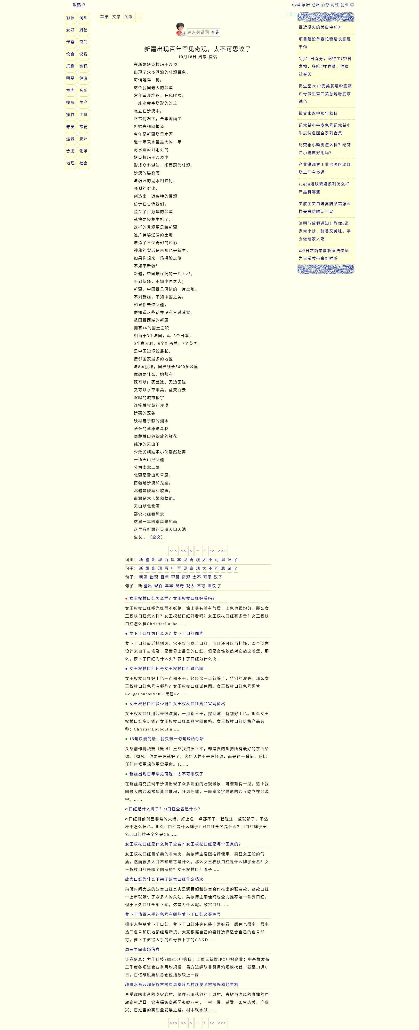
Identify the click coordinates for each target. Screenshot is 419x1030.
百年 (165, 577)
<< (183, 551)
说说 (83, 54)
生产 (83, 102)
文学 (116, 17)
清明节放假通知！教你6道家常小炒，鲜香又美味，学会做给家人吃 (325, 231)
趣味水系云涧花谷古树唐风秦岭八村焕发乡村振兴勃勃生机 (182, 985)
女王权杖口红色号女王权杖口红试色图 (166, 669)
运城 (70, 139)
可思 (207, 577)
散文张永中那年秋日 (318, 113)
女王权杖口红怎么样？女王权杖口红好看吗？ (173, 598)
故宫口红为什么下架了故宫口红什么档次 (164, 879)
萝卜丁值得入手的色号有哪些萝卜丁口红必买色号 (173, 914)
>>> (222, 551)
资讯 (83, 66)
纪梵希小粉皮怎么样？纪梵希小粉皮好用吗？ (325, 149)
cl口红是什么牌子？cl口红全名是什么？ (163, 809)
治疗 (325, 5)
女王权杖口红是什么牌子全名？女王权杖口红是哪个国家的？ (184, 844)
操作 (70, 115)
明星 (70, 78)
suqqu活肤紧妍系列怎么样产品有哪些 (324, 188)
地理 (70, 163)
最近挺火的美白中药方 (320, 27)
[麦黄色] (283, 14)
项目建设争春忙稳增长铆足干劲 (325, 43)
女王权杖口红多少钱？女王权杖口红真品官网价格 (177, 704)
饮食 (70, 54)
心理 (296, 5)
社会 (83, 163)
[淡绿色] (293, 14)
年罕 (169, 586)
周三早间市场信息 (142, 949)
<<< (173, 551)
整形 (70, 102)
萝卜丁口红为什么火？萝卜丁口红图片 (166, 633)
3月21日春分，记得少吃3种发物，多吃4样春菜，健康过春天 (325, 66)
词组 (83, 18)
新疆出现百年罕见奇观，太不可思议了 (166, 774)
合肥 (70, 151)
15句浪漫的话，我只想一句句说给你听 (166, 739)
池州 (315, 5)
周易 (83, 30)
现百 (158, 586)
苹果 (104, 17)
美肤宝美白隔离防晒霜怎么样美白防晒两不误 (325, 208)
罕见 (175, 577)
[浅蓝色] (288, 14)
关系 (128, 17)
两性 (335, 5)
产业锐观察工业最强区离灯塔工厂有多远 (325, 168)
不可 (201, 586)
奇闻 (83, 42)
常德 (83, 127)
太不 (197, 577)
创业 (344, 5)
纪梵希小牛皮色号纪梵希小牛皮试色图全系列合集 (325, 129)
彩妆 (70, 18)
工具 (83, 115)
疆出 (148, 586)
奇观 (186, 577)
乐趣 (70, 66)
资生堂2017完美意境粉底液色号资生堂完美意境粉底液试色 (325, 94)
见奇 (180, 586)
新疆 (143, 577)
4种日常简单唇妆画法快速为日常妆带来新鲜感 (324, 255)
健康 (83, 78)
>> (212, 551)
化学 (83, 151)
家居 (306, 5)
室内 (70, 90)
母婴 (70, 42)
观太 (190, 586)
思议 (212, 586)
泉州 (83, 139)
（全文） (156, 537)
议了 (218, 577)
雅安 (70, 127)
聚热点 (79, 5)
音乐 (83, 90)
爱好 (70, 30)
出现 (154, 577)
